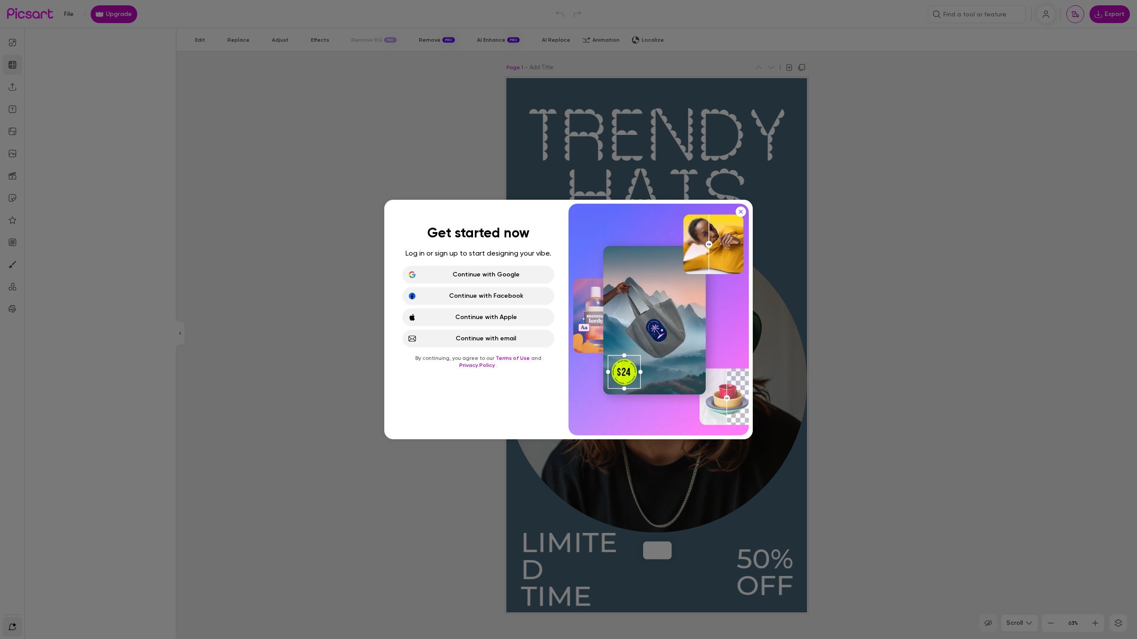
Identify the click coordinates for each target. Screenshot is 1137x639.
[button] (568, 319)
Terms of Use (513, 358)
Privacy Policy (477, 365)
